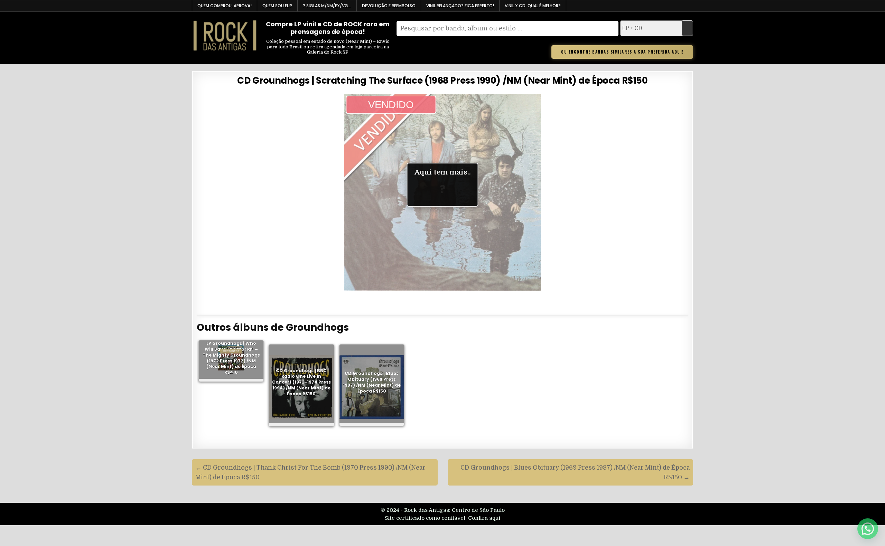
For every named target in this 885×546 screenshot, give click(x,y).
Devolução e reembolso (389, 6)
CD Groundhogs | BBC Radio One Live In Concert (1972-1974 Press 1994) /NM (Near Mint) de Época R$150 (301, 382)
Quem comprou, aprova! (224, 6)
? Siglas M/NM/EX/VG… (327, 6)
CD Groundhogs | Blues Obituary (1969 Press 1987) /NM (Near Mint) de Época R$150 (372, 382)
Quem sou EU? (277, 6)
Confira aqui (484, 518)
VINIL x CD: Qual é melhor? (533, 6)
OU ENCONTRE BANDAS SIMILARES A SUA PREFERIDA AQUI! (622, 52)
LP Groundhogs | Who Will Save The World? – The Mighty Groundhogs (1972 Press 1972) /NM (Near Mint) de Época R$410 (231, 357)
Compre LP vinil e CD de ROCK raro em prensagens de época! (328, 28)
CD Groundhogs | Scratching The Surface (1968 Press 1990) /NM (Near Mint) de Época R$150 (442, 80)
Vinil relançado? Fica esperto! (460, 6)
